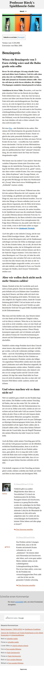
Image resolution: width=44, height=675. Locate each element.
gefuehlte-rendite (12, 639)
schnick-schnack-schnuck (20, 645)
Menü (22, 11)
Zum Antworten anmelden (24, 529)
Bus (10, 128)
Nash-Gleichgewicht (13, 652)
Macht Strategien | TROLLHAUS (11, 629)
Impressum (23, 669)
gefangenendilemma (17, 635)
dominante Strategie (27, 228)
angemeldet (19, 602)
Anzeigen (21, 37)
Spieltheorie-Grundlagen (33, 629)
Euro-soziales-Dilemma (13, 649)
